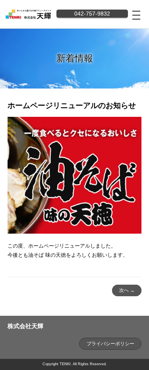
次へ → (127, 290)
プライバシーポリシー (110, 343)
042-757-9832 (92, 13)
